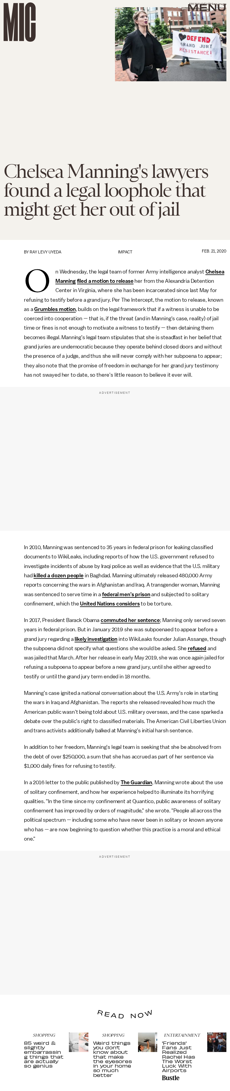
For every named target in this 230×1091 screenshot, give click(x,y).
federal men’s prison (126, 594)
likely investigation (96, 639)
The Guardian (136, 782)
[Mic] (20, 22)
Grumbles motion (55, 309)
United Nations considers (110, 603)
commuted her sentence (130, 620)
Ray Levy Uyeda (45, 252)
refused (197, 648)
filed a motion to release (105, 281)
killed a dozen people (59, 575)
